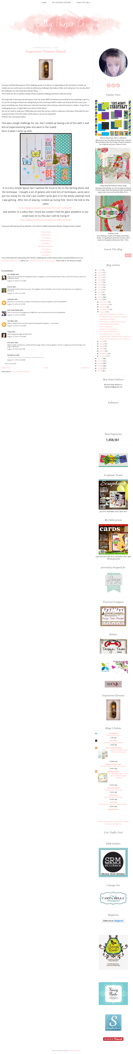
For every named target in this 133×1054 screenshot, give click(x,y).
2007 (100, 371)
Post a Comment (10, 364)
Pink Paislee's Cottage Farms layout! (112, 322)
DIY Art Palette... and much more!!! (113, 766)
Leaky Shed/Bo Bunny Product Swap (113, 186)
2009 (100, 366)
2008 (100, 368)
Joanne (9, 287)
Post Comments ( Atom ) (21, 372)
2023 (100, 277)
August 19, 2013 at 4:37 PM (16, 349)
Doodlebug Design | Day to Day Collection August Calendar (118, 776)
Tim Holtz (113, 741)
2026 (100, 270)
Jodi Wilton (46, 243)
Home (44, 3)
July (101, 341)
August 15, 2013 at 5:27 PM (16, 293)
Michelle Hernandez (45, 246)
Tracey (9, 332)
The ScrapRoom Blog (113, 748)
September (104, 309)
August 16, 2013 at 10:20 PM (16, 336)
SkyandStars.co (75, 1051)
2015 (100, 295)
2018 (100, 290)
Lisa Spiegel (45, 238)
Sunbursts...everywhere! (108, 329)
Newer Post (6, 368)
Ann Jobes (45, 249)
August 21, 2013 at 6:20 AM (16, 360)
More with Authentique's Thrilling (111, 314)
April (102, 349)
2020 (100, 285)
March (102, 351)
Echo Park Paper (113, 788)
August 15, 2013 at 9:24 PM (16, 315)
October (103, 307)
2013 (100, 299)
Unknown (10, 299)
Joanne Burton (45, 241)
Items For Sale (83, 3)
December (104, 302)
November (104, 304)
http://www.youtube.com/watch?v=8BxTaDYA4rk (46, 220)
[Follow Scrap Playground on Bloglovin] (113, 922)
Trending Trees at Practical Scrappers (113, 317)
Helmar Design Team (113, 764)
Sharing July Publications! (108, 331)
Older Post (85, 368)
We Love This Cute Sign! (113, 790)
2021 (100, 282)
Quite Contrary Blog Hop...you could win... (114, 339)
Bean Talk (113, 802)
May (101, 346)
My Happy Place (113, 771)
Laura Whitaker (45, 252)
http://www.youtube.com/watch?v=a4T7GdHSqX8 (45, 208)
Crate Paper (113, 795)
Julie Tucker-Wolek (13, 310)
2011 (100, 361)
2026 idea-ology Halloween (113, 743)
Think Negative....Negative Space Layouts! (114, 336)
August (102, 312)
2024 (100, 275)
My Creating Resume (61, 3)
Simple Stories (113, 809)
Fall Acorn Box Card (113, 735)
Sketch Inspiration (106, 327)
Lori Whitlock (113, 733)
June (102, 344)
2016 (100, 292)
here (40, 91)
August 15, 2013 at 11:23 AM (16, 281)
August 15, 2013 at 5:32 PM (16, 304)
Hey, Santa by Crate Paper (113, 797)
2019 (100, 287)
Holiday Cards (113, 233)
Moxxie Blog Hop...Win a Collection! (113, 138)
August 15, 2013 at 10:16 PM (16, 326)
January (103, 356)
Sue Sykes (45, 255)
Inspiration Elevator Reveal (109, 324)
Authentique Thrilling (107, 319)
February (103, 354)
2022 (100, 280)
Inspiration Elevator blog (11, 261)
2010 (100, 363)
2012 (100, 358)
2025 (100, 273)
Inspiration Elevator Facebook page (42, 261)
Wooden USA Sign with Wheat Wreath (113, 804)
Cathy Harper (46, 235)
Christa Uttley (46, 232)
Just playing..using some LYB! (110, 334)
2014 (100, 297)
